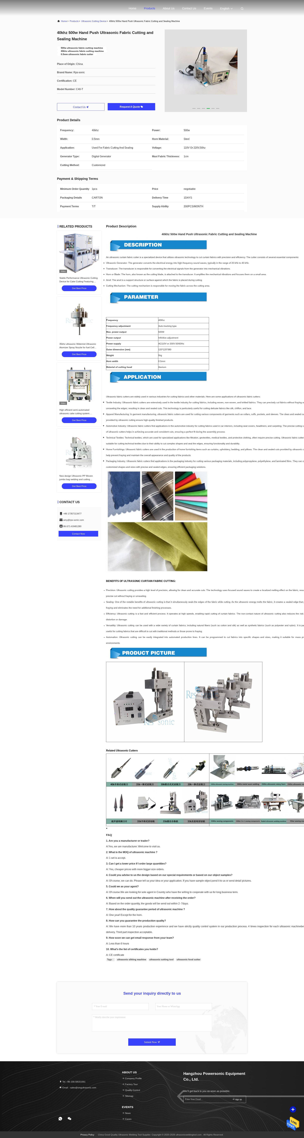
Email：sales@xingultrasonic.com (79, 1087)
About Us (168, 8)
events (208, 8)
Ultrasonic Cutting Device (93, 21)
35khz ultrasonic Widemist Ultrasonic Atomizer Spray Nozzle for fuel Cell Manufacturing (77, 347)
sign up (238, 1099)
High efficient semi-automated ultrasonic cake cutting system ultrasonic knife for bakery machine (76, 413)
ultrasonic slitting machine (131, 959)
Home (132, 8)
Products (149, 8)
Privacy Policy (87, 1134)
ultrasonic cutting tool (161, 959)
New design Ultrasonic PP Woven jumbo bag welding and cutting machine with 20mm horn (76, 479)
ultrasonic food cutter (188, 959)
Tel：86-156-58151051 (74, 1081)
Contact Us (189, 8)
